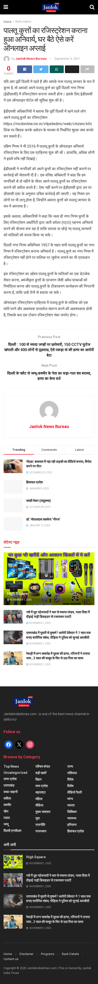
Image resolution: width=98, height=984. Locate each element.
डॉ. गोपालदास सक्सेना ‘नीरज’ (43, 519)
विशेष (70, 786)
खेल (6, 811)
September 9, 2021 (67, 58)
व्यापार (71, 805)
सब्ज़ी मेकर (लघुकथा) (38, 501)
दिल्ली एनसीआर (23, 21)
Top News (11, 766)
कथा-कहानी (11, 792)
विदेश (70, 779)
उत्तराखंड (9, 785)
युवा (37, 818)
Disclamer (26, 954)
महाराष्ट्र (40, 792)
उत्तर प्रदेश (10, 779)
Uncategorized (15, 773)
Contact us (11, 959)
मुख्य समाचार (42, 812)
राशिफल (72, 773)
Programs (47, 954)
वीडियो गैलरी (74, 792)
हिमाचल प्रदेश (34, 482)
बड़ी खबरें (40, 773)
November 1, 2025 (20, 599)
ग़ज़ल (7, 818)
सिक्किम (72, 812)
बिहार (38, 779)
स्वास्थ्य (71, 818)
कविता (7, 798)
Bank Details (70, 954)
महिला (38, 799)
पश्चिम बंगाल (42, 766)
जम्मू (6, 824)
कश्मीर (7, 805)
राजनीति (40, 825)
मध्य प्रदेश (41, 786)
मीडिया (39, 805)
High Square (17, 593)
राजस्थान (40, 831)
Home (7, 21)
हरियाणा (72, 825)
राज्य (70, 766)
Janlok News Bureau (31, 58)
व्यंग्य (70, 799)
